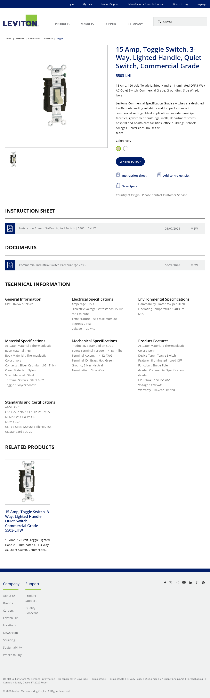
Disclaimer (151, 679)
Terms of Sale (116, 679)
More (119, 133)
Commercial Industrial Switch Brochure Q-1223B (52, 265)
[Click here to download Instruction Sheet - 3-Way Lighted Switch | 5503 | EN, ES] (10, 228)
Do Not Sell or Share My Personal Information (29, 679)
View (194, 228)
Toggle (60, 38)
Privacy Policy (134, 679)
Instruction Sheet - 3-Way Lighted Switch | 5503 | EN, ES (58, 228)
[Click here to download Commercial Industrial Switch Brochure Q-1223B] (10, 265)
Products (20, 38)
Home (8, 38)
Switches (48, 38)
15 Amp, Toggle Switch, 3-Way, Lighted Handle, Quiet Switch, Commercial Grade (27, 521)
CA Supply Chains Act (172, 679)
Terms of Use (98, 679)
